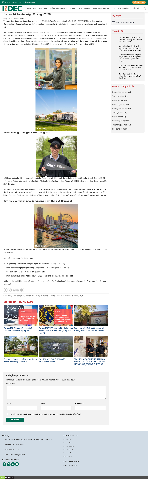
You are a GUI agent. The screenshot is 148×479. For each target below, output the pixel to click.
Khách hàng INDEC (101, 8)
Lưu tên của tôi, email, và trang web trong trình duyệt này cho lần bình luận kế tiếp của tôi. (46, 414)
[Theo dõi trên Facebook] (4, 464)
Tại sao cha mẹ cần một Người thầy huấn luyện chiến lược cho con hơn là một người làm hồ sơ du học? (130, 58)
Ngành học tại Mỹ (119, 117)
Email (43, 404)
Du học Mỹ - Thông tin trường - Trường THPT (43, 296)
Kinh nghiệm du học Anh (121, 92)
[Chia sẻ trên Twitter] (10, 290)
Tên (8, 404)
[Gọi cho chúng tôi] (13, 464)
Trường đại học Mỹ (119, 112)
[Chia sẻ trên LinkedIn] (22, 290)
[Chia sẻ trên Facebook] (6, 290)
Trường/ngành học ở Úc (121, 125)
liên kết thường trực (75, 296)
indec (24, 19)
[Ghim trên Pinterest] (18, 290)
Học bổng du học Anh (120, 104)
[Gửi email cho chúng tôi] (9, 464)
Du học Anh (67, 439)
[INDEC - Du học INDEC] (12, 8)
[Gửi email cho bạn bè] (14, 290)
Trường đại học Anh (120, 96)
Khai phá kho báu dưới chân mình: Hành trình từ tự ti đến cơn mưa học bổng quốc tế (131, 67)
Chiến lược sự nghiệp (80, 8)
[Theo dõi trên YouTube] (17, 464)
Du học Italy (67, 453)
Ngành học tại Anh (119, 100)
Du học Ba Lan (68, 449)
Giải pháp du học (58, 8)
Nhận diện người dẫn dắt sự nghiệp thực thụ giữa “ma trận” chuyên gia (130, 76)
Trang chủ (30, 8)
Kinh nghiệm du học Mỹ (121, 108)
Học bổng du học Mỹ (120, 121)
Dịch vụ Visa (67, 456)
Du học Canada (68, 446)
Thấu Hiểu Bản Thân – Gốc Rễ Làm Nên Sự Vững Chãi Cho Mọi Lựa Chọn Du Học (130, 40)
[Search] (145, 8)
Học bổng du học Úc (120, 129)
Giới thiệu (43, 8)
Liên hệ (136, 8)
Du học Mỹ (67, 443)
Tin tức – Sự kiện (120, 8)
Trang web (79, 404)
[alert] (127, 22)
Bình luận (10, 384)
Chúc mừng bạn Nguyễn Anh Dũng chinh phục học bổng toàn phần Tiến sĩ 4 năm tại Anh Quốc (130, 48)
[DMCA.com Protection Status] (7, 477)
